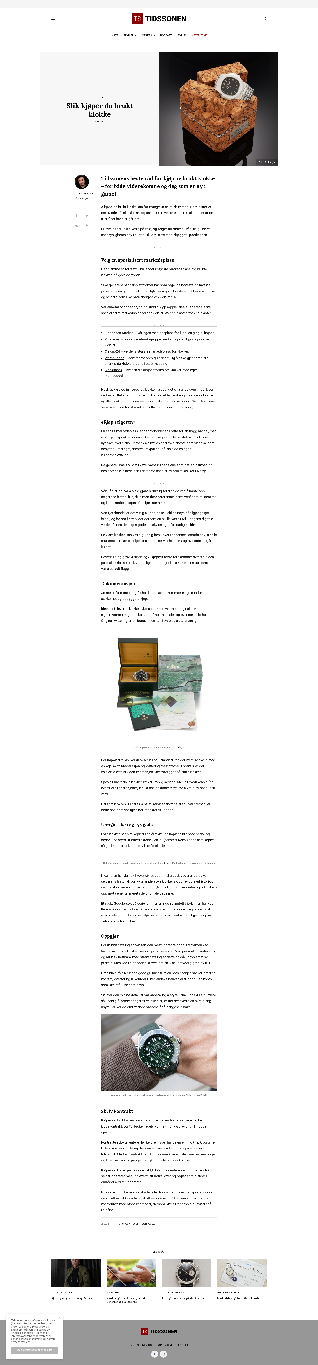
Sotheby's (270, 162)
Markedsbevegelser (173, 1293)
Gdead (167, 863)
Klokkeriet (112, 339)
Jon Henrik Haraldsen (81, 193)
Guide (99, 98)
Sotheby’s (178, 747)
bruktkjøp (124, 1224)
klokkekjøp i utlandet (146, 407)
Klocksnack (113, 370)
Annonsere (165, 1345)
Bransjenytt (114, 1293)
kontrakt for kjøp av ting (173, 1126)
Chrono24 (112, 351)
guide (135, 1224)
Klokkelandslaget (62, 1293)
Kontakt (184, 1345)
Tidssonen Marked (119, 333)
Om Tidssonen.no (140, 1345)
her (132, 921)
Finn (140, 269)
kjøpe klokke (148, 1224)
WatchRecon (114, 358)
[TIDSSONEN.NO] (159, 18)
